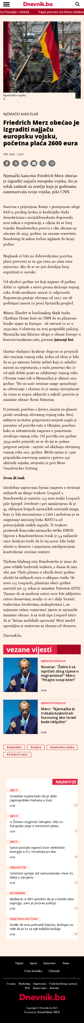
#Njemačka (14, 747)
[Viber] (51, 163)
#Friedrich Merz (17, 754)
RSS (27, 988)
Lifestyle (54, 971)
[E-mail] (33, 163)
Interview (50, 963)
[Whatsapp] (42, 163)
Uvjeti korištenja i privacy (63, 983)
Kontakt (54, 988)
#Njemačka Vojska (62, 747)
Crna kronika (33, 971)
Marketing (24, 983)
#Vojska (36, 747)
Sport (33, 963)
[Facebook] (6, 163)
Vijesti (19, 963)
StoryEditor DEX (48, 1012)
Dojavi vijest (40, 988)
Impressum (39, 983)
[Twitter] (15, 163)
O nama (11, 983)
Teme (65, 963)
